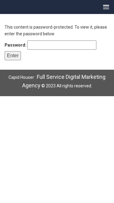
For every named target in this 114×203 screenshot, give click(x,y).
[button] (104, 7)
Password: (16, 45)
